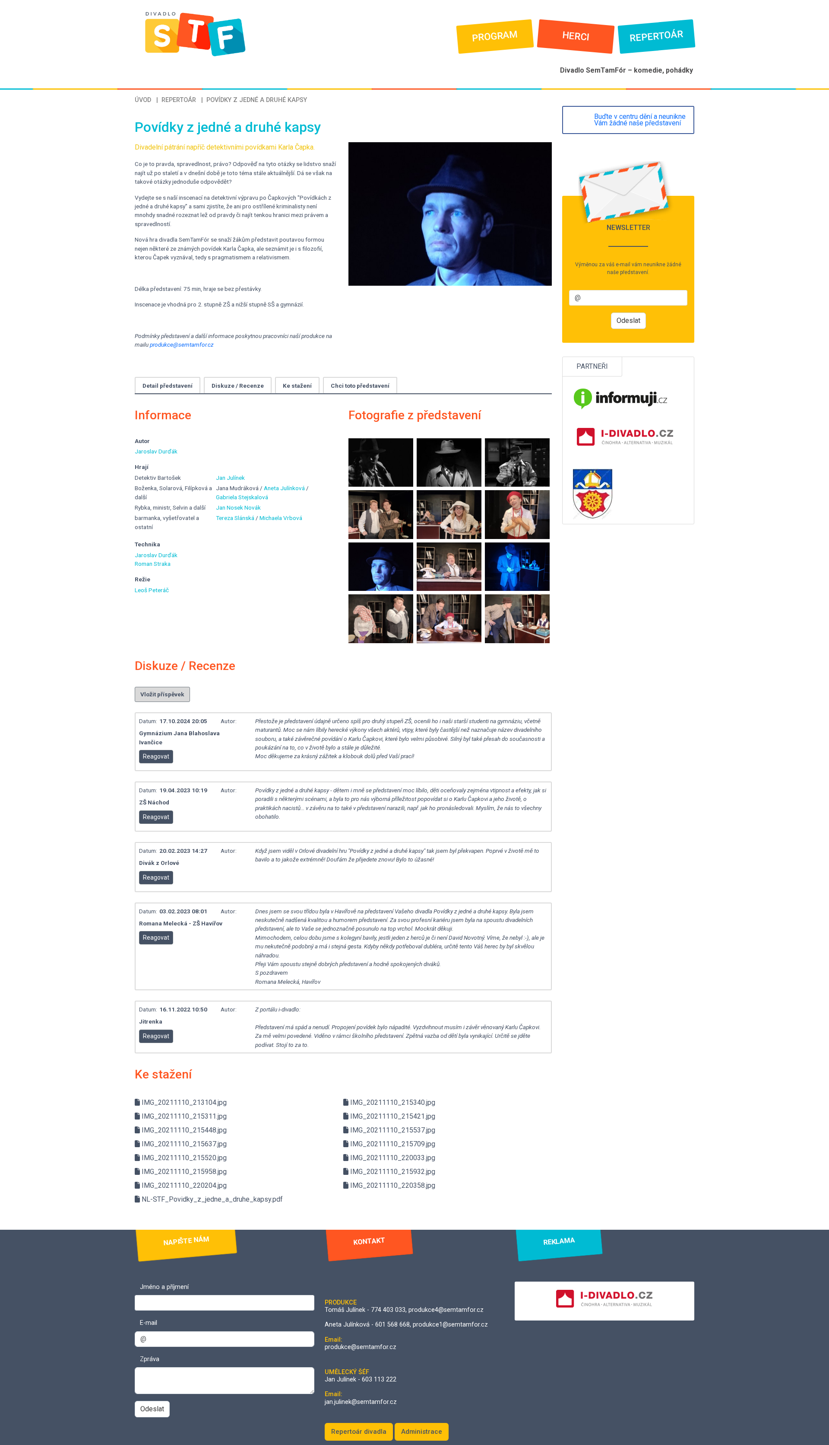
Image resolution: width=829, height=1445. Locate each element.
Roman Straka (153, 563)
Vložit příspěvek (162, 694)
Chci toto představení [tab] (360, 385)
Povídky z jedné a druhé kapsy (256, 100)
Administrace (421, 1431)
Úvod (143, 100)
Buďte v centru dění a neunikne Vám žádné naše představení (640, 120)
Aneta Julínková (285, 488)
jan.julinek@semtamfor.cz (361, 1402)
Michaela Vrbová (280, 517)
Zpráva (149, 1359)
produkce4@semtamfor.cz (446, 1310)
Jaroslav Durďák (156, 451)
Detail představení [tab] (167, 385)
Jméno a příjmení (164, 1287)
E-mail (148, 1323)
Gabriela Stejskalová (242, 497)
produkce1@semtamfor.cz (450, 1324)
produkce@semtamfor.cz (182, 344)
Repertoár (656, 36)
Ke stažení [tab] (297, 385)
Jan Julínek (230, 477)
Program (495, 36)
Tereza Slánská (236, 517)
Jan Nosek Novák (238, 507)
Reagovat (156, 756)
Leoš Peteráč (152, 590)
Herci (576, 36)
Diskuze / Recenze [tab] (238, 385)
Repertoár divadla (358, 1431)
